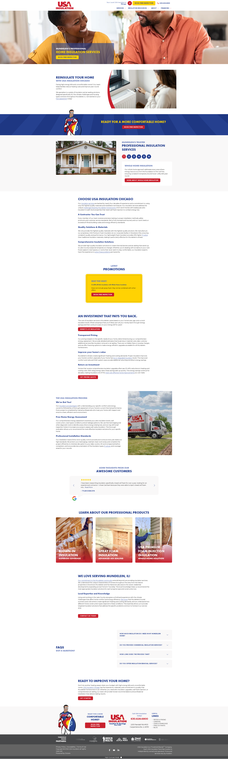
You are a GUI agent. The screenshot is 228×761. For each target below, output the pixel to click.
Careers (157, 721)
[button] (121, 8)
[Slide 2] (134, 156)
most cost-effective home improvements (119, 373)
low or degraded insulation (122, 358)
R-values (107, 446)
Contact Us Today (88, 616)
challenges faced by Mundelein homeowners (100, 208)
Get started (85, 698)
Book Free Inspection (144, 3)
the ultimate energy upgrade (148, 539)
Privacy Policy (61, 747)
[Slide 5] (149, 156)
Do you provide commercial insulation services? (141, 645)
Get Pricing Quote (88, 377)
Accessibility (71, 747)
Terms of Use (81, 747)
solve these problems (102, 252)
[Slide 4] (144, 156)
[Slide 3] (139, 156)
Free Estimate (159, 725)
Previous (73, 485)
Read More (89, 487)
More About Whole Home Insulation (142, 180)
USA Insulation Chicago (91, 687)
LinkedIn (118, 750)
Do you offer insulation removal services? (138, 663)
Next (154, 485)
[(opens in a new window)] (87, 739)
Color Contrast (121, 757)
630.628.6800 (165, 3)
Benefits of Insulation (90, 329)
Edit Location (130, 3)
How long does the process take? (135, 654)
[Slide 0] (124, 156)
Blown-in (62, 533)
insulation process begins (68, 406)
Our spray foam (110, 540)
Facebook (109, 750)
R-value (145, 235)
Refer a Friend (160, 720)
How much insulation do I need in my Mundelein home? (140, 635)
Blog (156, 727)
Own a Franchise (161, 723)
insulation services (87, 203)
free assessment (61, 99)
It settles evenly (72, 546)
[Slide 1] (129, 156)
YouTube (114, 750)
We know (124, 599)
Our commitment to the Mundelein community (95, 580)
